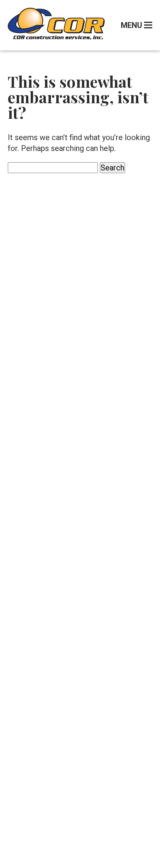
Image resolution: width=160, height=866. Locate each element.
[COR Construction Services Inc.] (56, 37)
